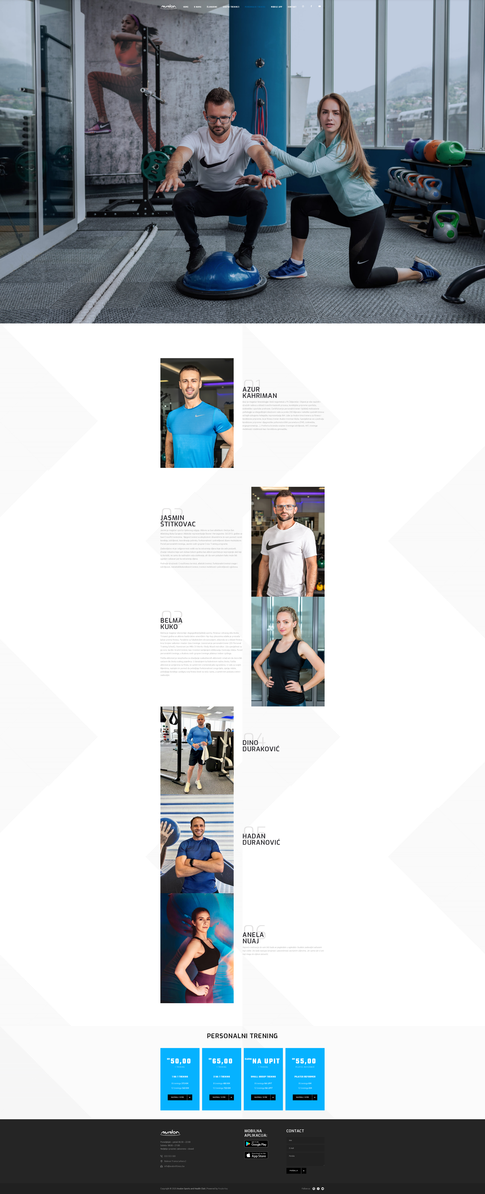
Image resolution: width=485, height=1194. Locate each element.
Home (163, 162)
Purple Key (223, 1188)
